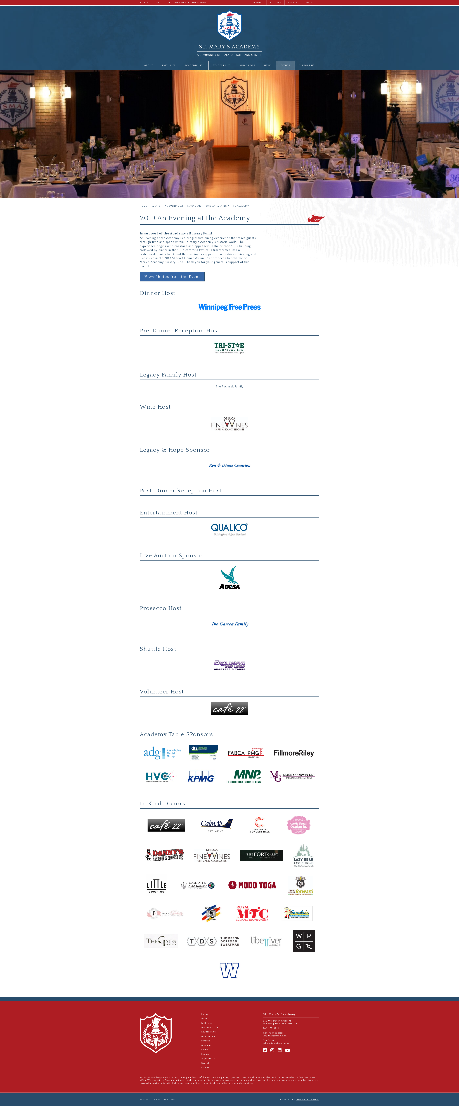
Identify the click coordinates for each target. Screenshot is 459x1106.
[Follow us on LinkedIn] (279, 1050)
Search (292, 3)
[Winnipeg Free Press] (229, 307)
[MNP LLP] (244, 776)
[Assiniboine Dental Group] (162, 753)
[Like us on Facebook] (265, 1050)
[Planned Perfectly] (165, 913)
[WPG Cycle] (304, 941)
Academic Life (194, 65)
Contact (310, 3)
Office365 (180, 3)
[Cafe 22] (229, 708)
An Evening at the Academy (183, 206)
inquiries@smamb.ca (275, 1036)
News (267, 65)
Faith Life (168, 65)
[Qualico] (229, 529)
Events (285, 65)
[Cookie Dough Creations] (298, 825)
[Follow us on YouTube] (287, 1050)
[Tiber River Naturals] (266, 941)
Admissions (247, 65)
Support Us (306, 65)
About (148, 65)
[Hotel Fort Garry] (261, 855)
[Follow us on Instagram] (272, 1050)
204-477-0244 (271, 1028)
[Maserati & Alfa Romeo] (197, 886)
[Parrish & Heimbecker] (300, 885)
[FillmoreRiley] (294, 753)
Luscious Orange (307, 1099)
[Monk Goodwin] (292, 777)
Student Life (221, 65)
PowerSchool (197, 3)
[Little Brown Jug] (156, 886)
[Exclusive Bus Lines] (229, 666)
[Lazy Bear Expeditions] (303, 855)
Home (143, 206)
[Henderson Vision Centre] (161, 777)
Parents (258, 3)
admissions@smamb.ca (276, 1043)
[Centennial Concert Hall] (259, 825)
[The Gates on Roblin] (161, 941)
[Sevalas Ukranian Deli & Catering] (296, 913)
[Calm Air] (217, 825)
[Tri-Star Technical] (229, 348)
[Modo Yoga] (252, 886)
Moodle (167, 3)
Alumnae (275, 3)
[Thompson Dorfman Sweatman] (212, 941)
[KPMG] (202, 776)
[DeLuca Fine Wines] (229, 424)
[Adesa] (229, 577)
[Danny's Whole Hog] (164, 856)
